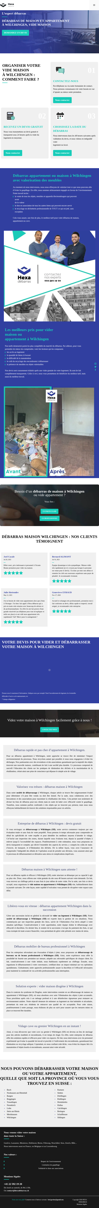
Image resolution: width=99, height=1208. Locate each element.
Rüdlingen (61, 1099)
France (28, 1146)
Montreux (24, 1143)
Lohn (9, 1108)
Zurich (68, 1143)
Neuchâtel (55, 1143)
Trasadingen (12, 1102)
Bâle (73, 1143)
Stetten (60, 1093)
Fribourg (46, 1143)
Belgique (38, 1146)
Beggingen (11, 1099)
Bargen (10, 1096)
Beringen (61, 1111)
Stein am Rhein (13, 1111)
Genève (7, 1143)
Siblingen (61, 1117)
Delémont (33, 1143)
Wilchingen (11, 1117)
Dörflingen (61, 1096)
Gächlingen (62, 1108)
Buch (9, 1090)
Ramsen (60, 1090)
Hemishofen (62, 1102)
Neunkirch (11, 1105)
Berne (40, 1143)
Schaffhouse (62, 1114)
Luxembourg (52, 1146)
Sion (62, 1143)
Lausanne (15, 1143)
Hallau (60, 1105)
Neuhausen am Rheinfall (17, 1093)
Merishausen (12, 1114)
